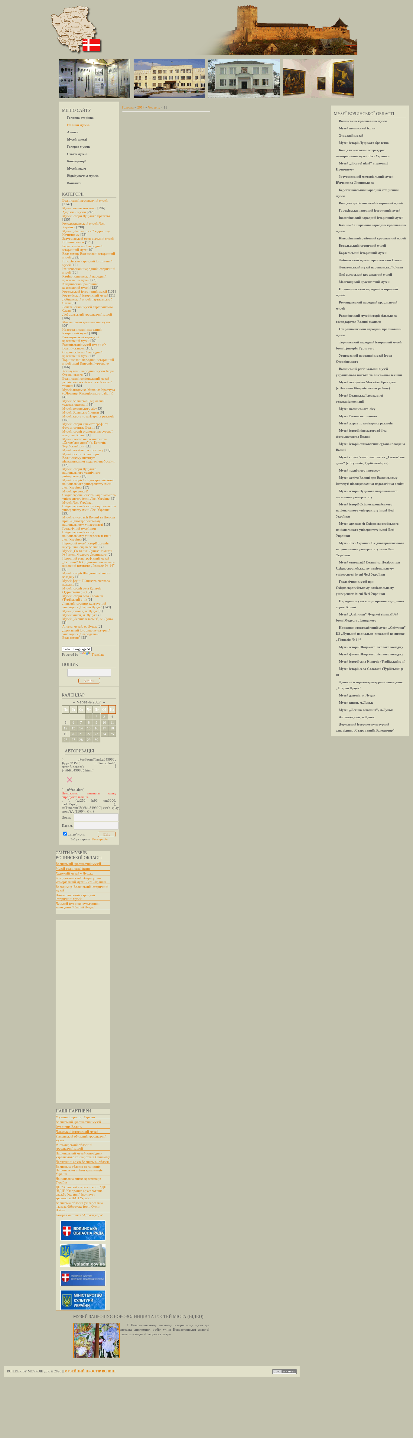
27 (73, 740)
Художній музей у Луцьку (74, 873)
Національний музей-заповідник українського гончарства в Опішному (83, 1155)
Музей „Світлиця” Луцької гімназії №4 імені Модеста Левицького (87, 552)
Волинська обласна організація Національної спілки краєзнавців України (79, 1170)
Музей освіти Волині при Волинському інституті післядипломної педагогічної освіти (88, 457)
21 (81, 734)
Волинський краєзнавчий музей (85, 200)
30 (96, 740)
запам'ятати (76, 834)
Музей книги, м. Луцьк (79, 615)
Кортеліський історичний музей (85, 295)
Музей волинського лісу (79, 408)
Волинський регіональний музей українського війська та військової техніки (87, 382)
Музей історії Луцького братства (86, 216)
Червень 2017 (89, 702)
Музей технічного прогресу (82, 450)
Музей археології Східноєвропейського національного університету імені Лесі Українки (89, 494)
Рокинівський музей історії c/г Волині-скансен (84, 346)
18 (112, 728)
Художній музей (74, 212)
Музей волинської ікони (79, 208)
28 (81, 740)
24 (104, 734)
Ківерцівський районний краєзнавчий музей (80, 285)
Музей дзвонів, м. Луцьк (80, 611)
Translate (98, 654)
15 (89, 728)
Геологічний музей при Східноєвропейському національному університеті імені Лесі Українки (86, 534)
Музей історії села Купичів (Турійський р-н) (81, 590)
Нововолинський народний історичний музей (82, 331)
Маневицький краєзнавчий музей (86, 322)
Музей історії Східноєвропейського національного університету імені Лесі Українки (88, 483)
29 (89, 740)
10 (104, 722)
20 (73, 734)
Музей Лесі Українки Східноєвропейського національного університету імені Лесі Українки (89, 506)
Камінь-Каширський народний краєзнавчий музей (84, 278)
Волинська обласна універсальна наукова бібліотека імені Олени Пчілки (79, 1206)
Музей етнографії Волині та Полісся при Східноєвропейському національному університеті (88, 520)
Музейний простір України (75, 1117)
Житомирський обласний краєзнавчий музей (74, 1146)
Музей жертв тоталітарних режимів (88, 416)
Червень (154, 107)
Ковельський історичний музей (84, 291)
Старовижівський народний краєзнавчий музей (82, 354)
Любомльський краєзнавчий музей (87, 314)
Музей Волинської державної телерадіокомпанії (83, 402)
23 (96, 734)
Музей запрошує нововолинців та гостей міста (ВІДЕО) (138, 1316)
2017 (141, 107)
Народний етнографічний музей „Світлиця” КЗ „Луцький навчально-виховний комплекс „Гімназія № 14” (88, 562)
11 (112, 722)
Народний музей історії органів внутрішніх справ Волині (85, 545)
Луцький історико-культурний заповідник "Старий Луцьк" (77, 905)
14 (81, 728)
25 (112, 734)
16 (96, 728)
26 (65, 740)
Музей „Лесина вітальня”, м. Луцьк (87, 619)
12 (65, 728)
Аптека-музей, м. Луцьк (79, 626)
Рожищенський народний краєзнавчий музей (80, 338)
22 (89, 734)
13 (73, 728)
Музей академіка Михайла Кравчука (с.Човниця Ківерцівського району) (88, 391)
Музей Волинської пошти (80, 412)
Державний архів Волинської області (82, 1162)
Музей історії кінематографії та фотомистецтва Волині (85, 425)
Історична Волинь (69, 1126)
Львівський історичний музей (77, 1131)
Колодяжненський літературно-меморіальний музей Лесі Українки (81, 880)
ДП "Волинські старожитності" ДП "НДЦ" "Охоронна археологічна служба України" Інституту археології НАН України (81, 1192)
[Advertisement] (80, 1011)
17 (104, 728)
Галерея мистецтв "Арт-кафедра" (79, 1215)
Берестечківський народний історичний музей (82, 248)
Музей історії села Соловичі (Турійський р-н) (82, 597)
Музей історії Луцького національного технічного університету (81, 472)
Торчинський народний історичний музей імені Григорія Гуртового (88, 361)
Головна (128, 107)
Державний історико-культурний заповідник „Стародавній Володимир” (86, 633)
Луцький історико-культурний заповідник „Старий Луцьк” (84, 605)
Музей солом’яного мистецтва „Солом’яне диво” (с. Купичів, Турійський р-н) (84, 442)
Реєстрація (100, 839)
